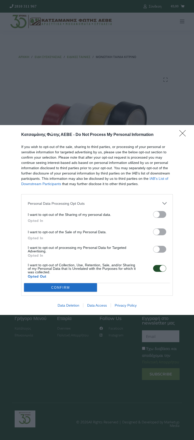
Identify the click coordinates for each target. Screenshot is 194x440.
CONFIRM (60, 287)
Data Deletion (68, 305)
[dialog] (97, 220)
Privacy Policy (126, 305)
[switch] (159, 214)
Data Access (97, 305)
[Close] (184, 135)
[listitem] (97, 203)
